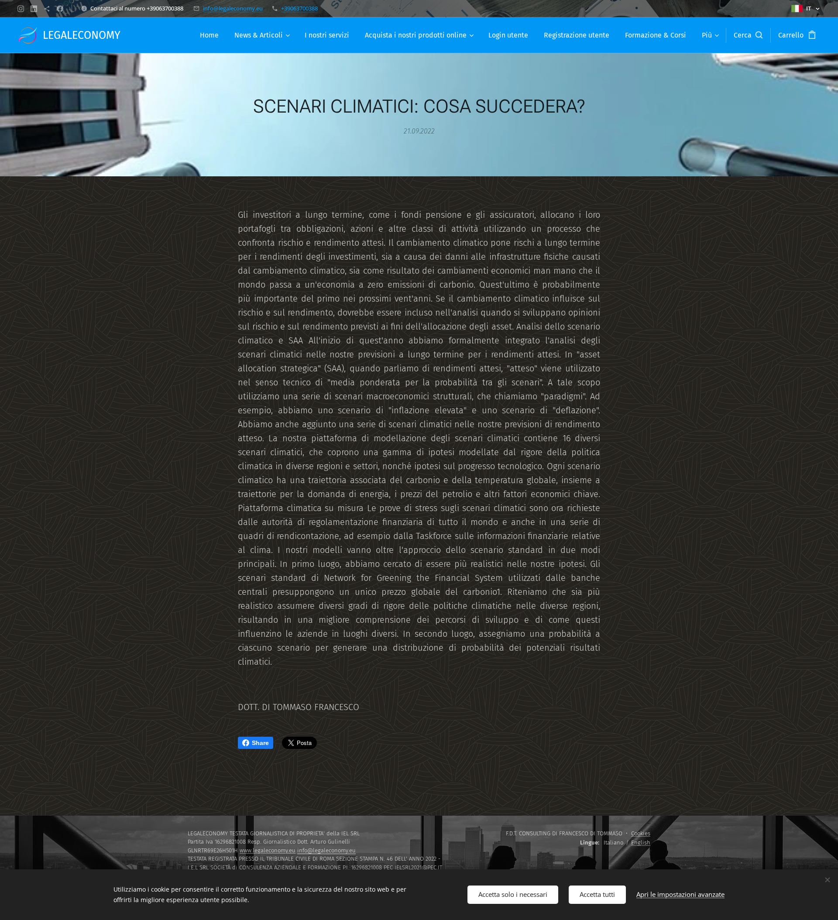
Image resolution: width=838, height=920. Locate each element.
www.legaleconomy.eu (267, 850)
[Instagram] (20, 8)
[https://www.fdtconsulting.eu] (46, 8)
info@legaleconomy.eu (233, 8)
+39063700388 (299, 8)
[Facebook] (60, 8)
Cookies (640, 833)
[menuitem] (209, 35)
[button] (748, 35)
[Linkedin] (33, 8)
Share (260, 742)
